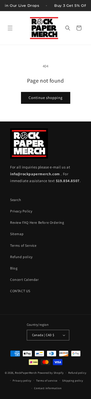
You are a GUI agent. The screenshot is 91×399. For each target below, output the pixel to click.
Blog (13, 268)
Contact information (47, 388)
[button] (10, 28)
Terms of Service (23, 245)
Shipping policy (72, 380)
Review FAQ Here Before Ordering (37, 222)
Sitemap (17, 234)
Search (15, 199)
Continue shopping (46, 97)
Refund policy (21, 257)
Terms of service (46, 380)
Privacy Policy (21, 211)
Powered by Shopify (51, 373)
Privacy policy (22, 380)
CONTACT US (20, 291)
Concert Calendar (24, 279)
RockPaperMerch (26, 373)
